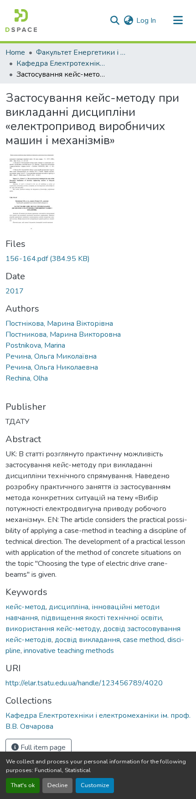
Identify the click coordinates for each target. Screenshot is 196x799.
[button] (21, 20)
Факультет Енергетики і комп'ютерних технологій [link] (81, 52)
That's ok (23, 785)
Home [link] (15, 52)
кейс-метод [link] (25, 607)
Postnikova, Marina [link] (35, 345)
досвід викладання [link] (87, 640)
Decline (57, 785)
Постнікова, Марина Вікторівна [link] (59, 324)
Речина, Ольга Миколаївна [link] (51, 356)
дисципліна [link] (68, 607)
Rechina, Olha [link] (26, 378)
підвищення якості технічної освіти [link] (101, 618)
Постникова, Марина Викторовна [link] (63, 334)
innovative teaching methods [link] (69, 651)
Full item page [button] (42, 747)
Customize (95, 785)
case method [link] (143, 640)
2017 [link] (14, 291)
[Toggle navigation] (178, 20)
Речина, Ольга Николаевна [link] (51, 367)
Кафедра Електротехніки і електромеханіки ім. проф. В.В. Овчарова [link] (62, 63)
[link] (98, 258)
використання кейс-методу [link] (52, 629)
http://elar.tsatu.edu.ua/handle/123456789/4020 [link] (84, 683)
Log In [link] (146, 21)
